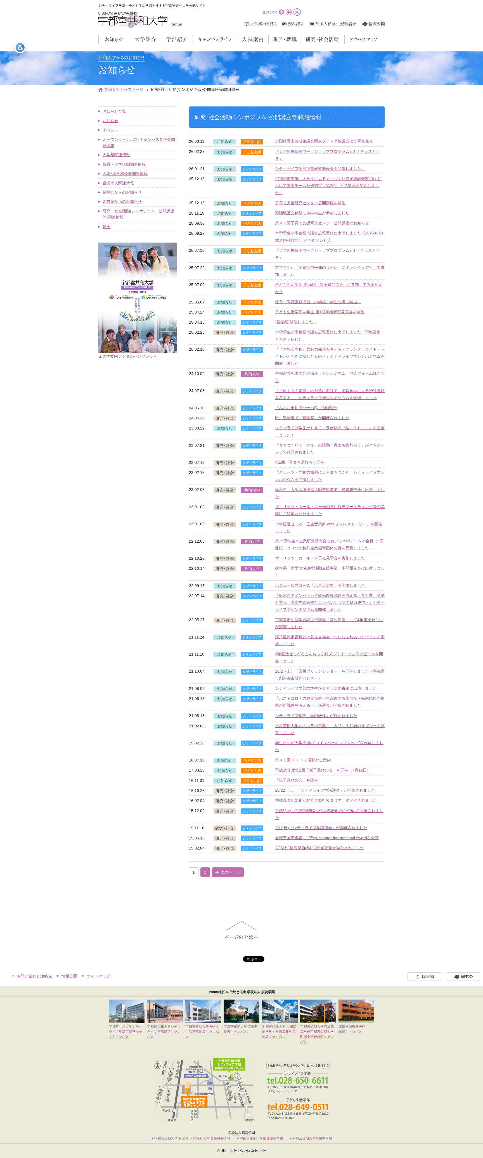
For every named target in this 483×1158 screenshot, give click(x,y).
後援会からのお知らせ (122, 192)
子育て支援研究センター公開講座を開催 (310, 203)
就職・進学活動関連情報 (124, 164)
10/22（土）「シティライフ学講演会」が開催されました (325, 790)
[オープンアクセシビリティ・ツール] (20, 47)
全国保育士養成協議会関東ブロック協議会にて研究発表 (324, 141)
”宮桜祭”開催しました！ (296, 322)
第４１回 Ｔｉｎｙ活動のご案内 (303, 760)
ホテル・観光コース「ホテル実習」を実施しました (320, 585)
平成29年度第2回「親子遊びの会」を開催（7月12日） (323, 770)
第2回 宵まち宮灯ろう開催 (299, 462)
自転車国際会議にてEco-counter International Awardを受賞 (327, 838)
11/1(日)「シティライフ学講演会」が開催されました (321, 827)
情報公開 (69, 976)
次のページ (230, 872)
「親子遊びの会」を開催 (296, 780)
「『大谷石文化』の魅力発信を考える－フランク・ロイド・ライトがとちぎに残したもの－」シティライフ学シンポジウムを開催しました (330, 356)
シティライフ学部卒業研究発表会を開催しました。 (320, 168)
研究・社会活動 (344, 39)
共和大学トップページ (123, 89)
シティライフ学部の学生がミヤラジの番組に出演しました (326, 688)
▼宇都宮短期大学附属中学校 (310, 1138)
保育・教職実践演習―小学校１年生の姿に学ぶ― (318, 302)
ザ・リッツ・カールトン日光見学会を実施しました (320, 558)
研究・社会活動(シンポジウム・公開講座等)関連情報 (138, 214)
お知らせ (110, 120)
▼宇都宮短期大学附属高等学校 (259, 1138)
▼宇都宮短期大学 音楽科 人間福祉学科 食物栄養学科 (191, 1138)
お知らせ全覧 (114, 111)
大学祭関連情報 (116, 155)
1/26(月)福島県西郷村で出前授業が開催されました (319, 848)
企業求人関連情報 (118, 183)
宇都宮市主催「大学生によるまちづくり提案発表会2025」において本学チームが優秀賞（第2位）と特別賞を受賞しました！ (328, 185)
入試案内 (268, 39)
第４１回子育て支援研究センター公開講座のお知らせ (322, 223)
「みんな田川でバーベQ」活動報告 (306, 407)
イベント (110, 130)
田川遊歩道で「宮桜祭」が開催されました (312, 418)
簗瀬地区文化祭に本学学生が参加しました (312, 213)
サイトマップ (98, 976)
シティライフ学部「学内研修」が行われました (316, 715)
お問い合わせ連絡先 (34, 976)
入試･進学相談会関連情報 (125, 173)
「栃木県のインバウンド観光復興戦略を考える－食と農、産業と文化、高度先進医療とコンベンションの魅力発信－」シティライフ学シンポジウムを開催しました (330, 602)
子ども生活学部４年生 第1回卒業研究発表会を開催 (319, 312)
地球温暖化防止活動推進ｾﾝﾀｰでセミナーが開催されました (326, 800)
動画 (106, 226)
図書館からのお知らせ (122, 201)
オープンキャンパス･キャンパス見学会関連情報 (139, 142)
